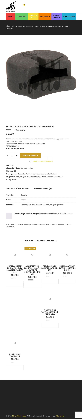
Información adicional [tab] (18, 188)
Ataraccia (60, 416)
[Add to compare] (50, 158)
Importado (40, 174)
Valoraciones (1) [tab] (43, 188)
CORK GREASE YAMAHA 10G (14, 355)
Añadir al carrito (30, 156)
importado (42, 177)
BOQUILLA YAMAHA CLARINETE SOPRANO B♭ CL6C (67, 268)
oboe (56, 177)
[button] (10, 283)
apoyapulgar (21, 177)
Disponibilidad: (13, 168)
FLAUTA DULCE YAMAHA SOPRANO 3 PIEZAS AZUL (49, 312)
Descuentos (30, 174)
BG (15, 171)
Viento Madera (18, 26)
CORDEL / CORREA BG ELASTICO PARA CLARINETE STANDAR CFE (14, 269)
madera (50, 177)
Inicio (8, 26)
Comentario (20, 130)
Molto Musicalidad (19, 416)
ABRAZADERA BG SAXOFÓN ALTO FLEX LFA (49, 268)
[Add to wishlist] (44, 158)
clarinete (33, 177)
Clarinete (29, 26)
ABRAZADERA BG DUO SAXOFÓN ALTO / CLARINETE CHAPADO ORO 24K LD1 (32, 270)
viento (60, 177)
